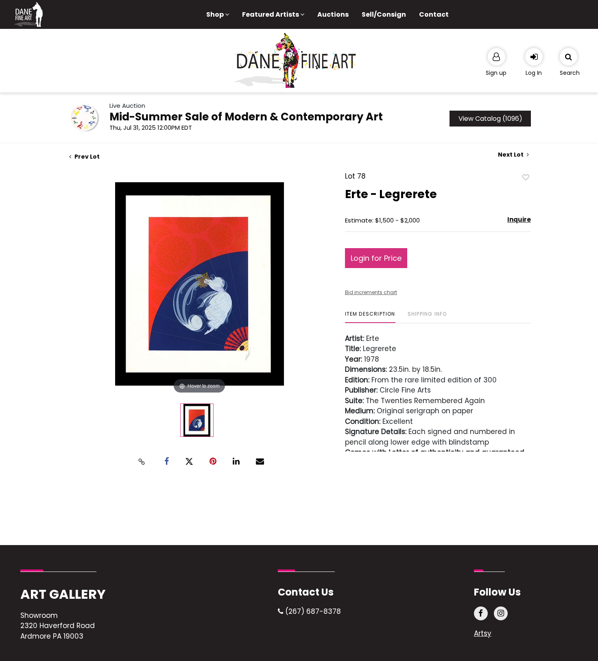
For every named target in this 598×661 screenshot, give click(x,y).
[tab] (370, 317)
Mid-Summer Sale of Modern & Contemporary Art (246, 116)
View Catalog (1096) (490, 118)
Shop (215, 14)
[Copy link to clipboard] (142, 462)
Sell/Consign (384, 14)
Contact (434, 14)
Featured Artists (271, 14)
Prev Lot (86, 157)
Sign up (496, 73)
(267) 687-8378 (312, 611)
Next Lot (511, 154)
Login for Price (376, 258)
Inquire (519, 219)
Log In (534, 73)
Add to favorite (526, 177)
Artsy (482, 633)
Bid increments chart (371, 292)
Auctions (333, 14)
